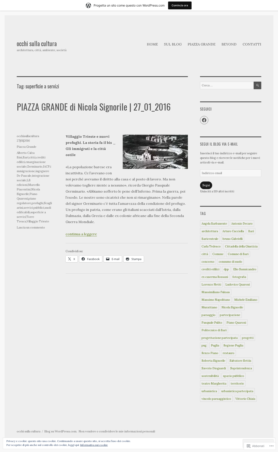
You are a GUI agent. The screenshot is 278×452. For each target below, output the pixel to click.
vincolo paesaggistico (216, 399)
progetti (247, 338)
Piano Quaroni (236, 322)
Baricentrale (210, 239)
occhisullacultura (28, 136)
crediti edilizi (210, 269)
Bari (25, 157)
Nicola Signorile (232, 307)
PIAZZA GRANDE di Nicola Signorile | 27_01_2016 (94, 106)
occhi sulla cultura (37, 43)
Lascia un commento (31, 227)
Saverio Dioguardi (214, 368)
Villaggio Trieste (38, 221)
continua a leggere (81, 234)
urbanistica (209, 391)
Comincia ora (180, 5)
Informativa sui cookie (94, 445)
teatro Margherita (214, 383)
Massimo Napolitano (216, 300)
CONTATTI (252, 44)
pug (204, 345)
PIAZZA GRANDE (201, 44)
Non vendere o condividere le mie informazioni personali (117, 431)
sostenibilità (210, 376)
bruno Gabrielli (233, 239)
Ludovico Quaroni (237, 284)
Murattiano (209, 307)
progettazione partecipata (220, 338)
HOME (152, 44)
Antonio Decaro (242, 223)
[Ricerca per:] (226, 85)
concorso (208, 262)
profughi (37, 203)
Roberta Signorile (213, 361)
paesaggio (208, 315)
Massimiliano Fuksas (216, 292)
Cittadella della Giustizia (241, 246)
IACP (46, 166)
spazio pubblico (233, 376)
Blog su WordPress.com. (60, 431)
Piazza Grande (26, 147)
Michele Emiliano (245, 300)
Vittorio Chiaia (245, 399)
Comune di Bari (238, 254)
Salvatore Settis (240, 361)
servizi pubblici (34, 208)
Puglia (215, 345)
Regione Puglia (233, 345)
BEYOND (229, 44)
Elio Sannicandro (244, 269)
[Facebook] (204, 120)
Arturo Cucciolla (233, 231)
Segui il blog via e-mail (219, 144)
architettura (210, 231)
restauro (228, 353)
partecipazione (230, 315)
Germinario (34, 166)
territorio (237, 383)
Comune (217, 254)
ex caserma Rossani (215, 277)
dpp (226, 269)
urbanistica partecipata (237, 391)
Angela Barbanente (214, 223)
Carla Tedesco (211, 246)
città (32, 157)
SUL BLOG (173, 44)
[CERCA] (257, 85)
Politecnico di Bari (214, 330)
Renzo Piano (210, 353)
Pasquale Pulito (212, 322)
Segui (206, 185)
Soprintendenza (241, 368)
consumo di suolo (230, 262)
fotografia (239, 277)
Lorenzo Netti (211, 284)
